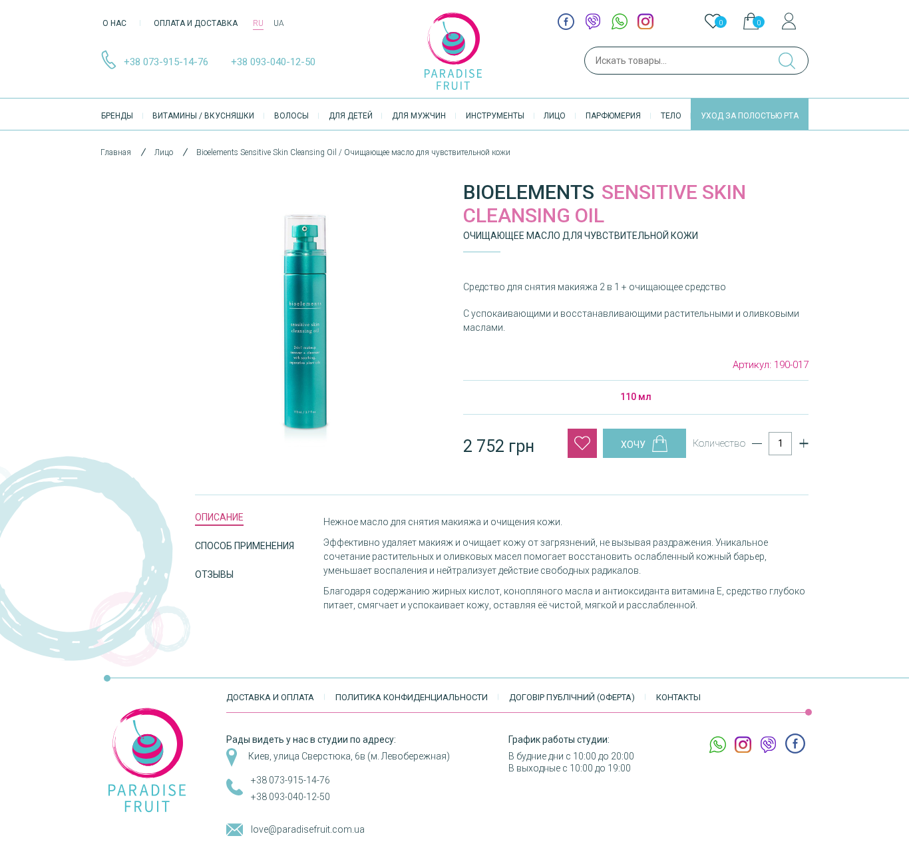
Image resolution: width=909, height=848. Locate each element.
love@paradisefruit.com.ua (308, 829)
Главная (115, 152)
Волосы (291, 115)
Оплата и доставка (196, 23)
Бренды (117, 115)
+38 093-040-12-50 (273, 62)
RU (258, 23)
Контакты (678, 697)
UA (278, 23)
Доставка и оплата (270, 697)
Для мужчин (419, 115)
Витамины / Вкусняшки (203, 115)
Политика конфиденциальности (411, 697)
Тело (671, 115)
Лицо (555, 115)
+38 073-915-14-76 (166, 62)
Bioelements (528, 192)
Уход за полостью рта (750, 115)
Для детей (351, 115)
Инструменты (495, 115)
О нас (114, 23)
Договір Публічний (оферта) (572, 697)
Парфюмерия (613, 115)
